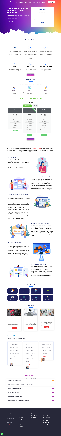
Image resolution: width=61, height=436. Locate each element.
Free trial (51, 2)
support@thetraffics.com (11, 424)
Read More (14, 328)
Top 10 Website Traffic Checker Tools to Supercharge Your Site (46, 318)
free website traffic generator (36, 148)
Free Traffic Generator (47, 415)
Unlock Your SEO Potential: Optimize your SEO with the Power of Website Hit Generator (14, 319)
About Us (38, 2)
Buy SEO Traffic (45, 420)
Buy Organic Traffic (46, 422)
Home (16, 2)
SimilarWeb (21, 2)
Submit (42, 22)
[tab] (27, 105)
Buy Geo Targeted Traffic (47, 424)
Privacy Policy (33, 417)
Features (30, 2)
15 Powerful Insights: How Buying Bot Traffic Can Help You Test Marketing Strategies (29, 319)
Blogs (34, 2)
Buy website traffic (46, 417)
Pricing (26, 2)
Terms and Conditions (34, 415)
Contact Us (43, 2)
